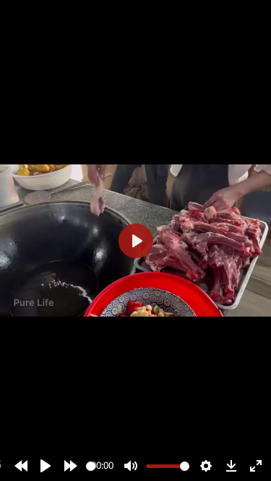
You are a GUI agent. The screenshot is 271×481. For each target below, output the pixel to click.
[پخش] (45, 465)
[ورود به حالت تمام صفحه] (255, 465)
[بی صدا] (130, 465)
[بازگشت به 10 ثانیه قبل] (21, 465)
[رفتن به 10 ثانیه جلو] (70, 465)
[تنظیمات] (206, 465)
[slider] (90, 466)
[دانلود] (231, 465)
